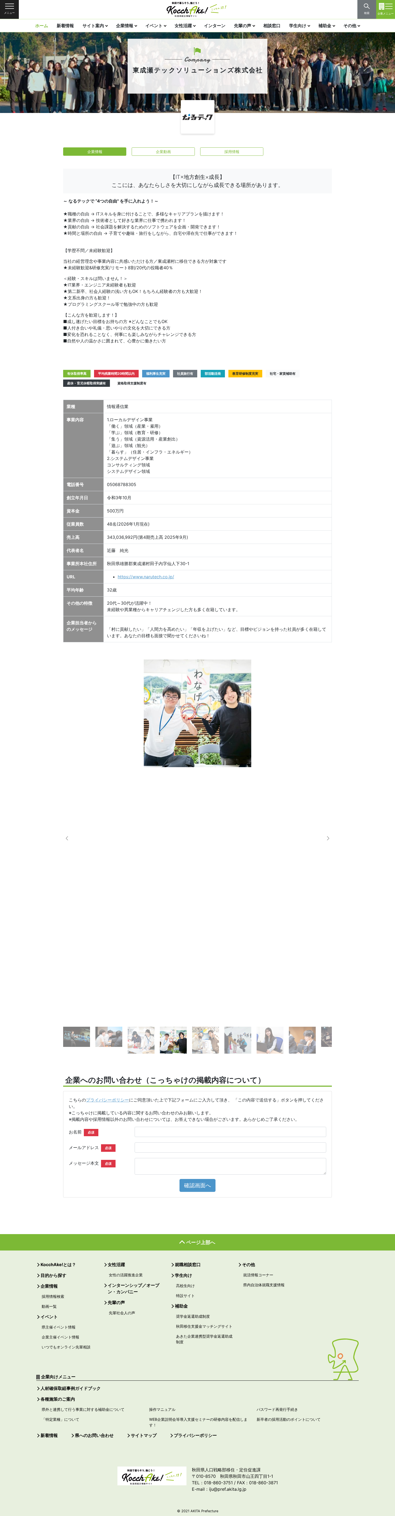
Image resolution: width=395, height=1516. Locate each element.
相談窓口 (272, 25)
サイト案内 (93, 25)
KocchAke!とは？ (58, 1264)
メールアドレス (90, 1147)
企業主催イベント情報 (60, 1337)
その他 (349, 25)
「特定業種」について (60, 1419)
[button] (71, 838)
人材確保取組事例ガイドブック (71, 1388)
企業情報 (124, 25)
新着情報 (65, 25)
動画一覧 (49, 1306)
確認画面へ (197, 1185)
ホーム (41, 25)
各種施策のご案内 (58, 1399)
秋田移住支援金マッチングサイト (204, 1326)
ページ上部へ (200, 1242)
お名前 (81, 1132)
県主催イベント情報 (59, 1327)
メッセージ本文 (90, 1163)
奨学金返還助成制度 (193, 1316)
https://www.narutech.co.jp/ (146, 576)
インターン (214, 25)
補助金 (324, 25)
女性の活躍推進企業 (126, 1275)
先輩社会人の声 (122, 1312)
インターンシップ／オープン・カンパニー (133, 1288)
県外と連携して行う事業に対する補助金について (83, 1409)
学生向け (297, 25)
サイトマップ (144, 1435)
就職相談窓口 (188, 1264)
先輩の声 (242, 25)
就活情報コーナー (258, 1275)
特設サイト (185, 1295)
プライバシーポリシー (107, 1100)
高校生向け (185, 1285)
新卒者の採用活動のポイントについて (289, 1419)
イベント (154, 25)
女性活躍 (183, 25)
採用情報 (231, 151)
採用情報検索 (53, 1296)
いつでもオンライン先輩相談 (66, 1347)
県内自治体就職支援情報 (264, 1285)
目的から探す (53, 1275)
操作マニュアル (162, 1409)
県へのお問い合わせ (94, 1435)
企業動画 (163, 151)
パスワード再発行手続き (277, 1409)
